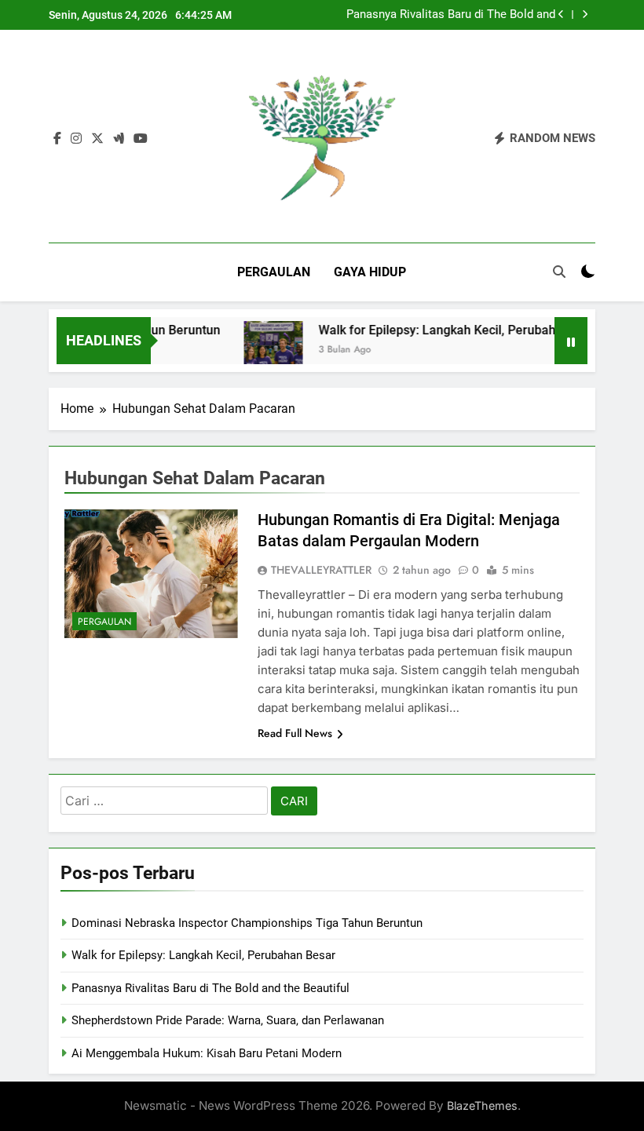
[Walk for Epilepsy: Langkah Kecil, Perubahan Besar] (261, 350)
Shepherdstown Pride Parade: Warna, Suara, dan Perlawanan (227, 1020)
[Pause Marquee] (570, 340)
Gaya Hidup (370, 272)
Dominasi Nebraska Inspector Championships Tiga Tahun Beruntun (247, 923)
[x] (97, 139)
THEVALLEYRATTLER (321, 570)
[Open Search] (559, 271)
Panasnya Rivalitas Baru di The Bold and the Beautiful (450, 15)
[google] (118, 139)
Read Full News (295, 733)
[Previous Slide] (561, 14)
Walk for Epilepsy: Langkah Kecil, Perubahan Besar (450, 330)
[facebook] (57, 139)
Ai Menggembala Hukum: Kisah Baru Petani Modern (206, 1053)
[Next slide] (584, 14)
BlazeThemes (482, 1105)
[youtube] (140, 139)
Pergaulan (273, 272)
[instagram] (76, 139)
